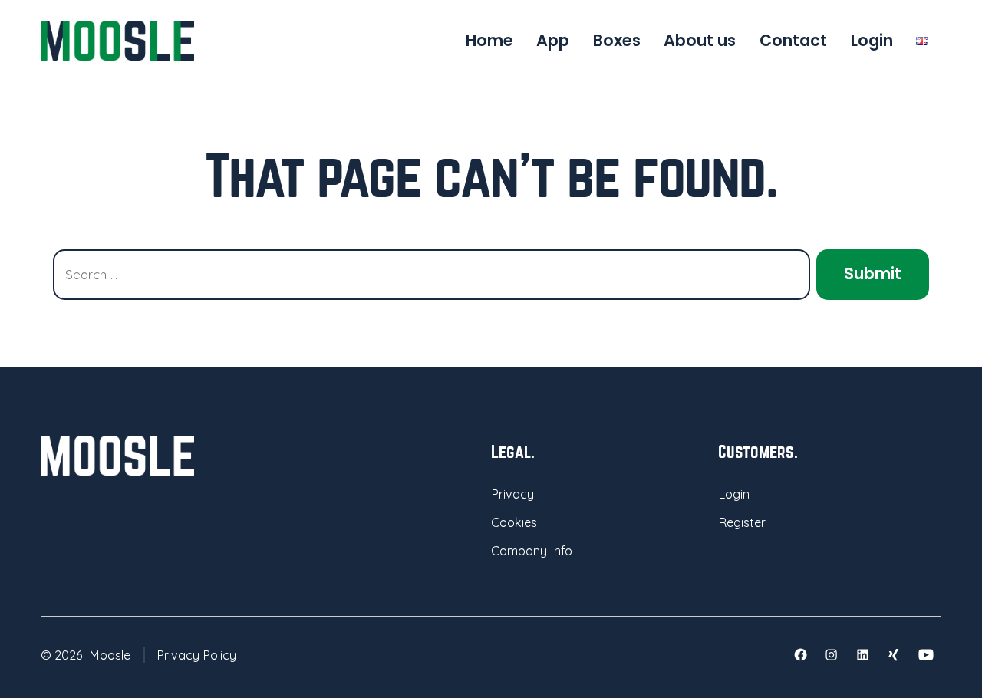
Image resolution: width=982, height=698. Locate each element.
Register (742, 522)
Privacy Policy (196, 655)
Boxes (617, 40)
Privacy (512, 494)
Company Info (531, 550)
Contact (793, 40)
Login (872, 40)
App (552, 40)
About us (700, 40)
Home (489, 40)
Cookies (514, 522)
